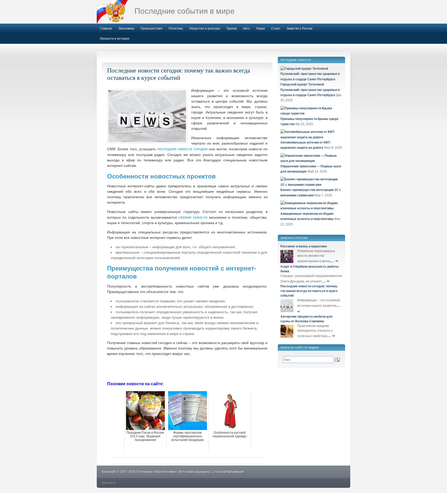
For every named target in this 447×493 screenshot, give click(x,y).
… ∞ (334, 261)
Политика (176, 28)
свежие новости (192, 217)
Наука (260, 28)
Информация (234, 472)
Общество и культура (204, 28)
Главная (106, 28)
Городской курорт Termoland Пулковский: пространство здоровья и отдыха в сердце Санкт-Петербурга (310, 90)
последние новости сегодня (182, 149)
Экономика (126, 28)
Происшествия (151, 28)
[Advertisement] (187, 368)
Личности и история (114, 38)
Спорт (275, 28)
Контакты (109, 483)
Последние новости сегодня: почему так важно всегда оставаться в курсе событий (178, 74)
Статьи (217, 472)
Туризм (231, 28)
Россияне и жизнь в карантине (303, 246)
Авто (246, 28)
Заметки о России (299, 28)
